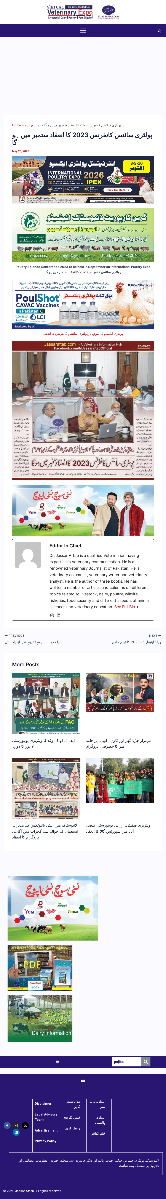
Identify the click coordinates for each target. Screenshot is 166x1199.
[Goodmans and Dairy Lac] (83, 510)
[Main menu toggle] (83, 30)
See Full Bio (124, 606)
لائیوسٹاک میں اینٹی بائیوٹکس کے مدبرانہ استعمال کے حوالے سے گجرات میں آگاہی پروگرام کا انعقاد (45, 831)
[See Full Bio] (137, 607)
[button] (160, 30)
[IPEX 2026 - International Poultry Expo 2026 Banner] (83, 180)
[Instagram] (52, 615)
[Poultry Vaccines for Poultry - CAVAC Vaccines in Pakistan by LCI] (83, 304)
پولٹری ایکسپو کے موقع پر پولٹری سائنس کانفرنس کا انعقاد (83, 334)
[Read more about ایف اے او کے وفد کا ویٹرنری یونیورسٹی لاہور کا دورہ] (46, 729)
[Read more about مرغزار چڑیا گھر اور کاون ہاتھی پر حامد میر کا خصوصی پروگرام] (120, 692)
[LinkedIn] (58, 615)
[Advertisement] (83, 69)
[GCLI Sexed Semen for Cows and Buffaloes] (83, 235)
